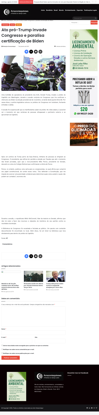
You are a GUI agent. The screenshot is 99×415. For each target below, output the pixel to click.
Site (36, 337)
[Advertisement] (33, 137)
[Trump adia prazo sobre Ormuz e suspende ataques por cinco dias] (56, 276)
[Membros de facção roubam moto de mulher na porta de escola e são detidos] (11, 276)
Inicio (43, 10)
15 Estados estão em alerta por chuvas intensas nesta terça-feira (33, 285)
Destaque (10, 20)
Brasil (56, 10)
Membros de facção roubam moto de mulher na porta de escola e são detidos (10, 286)
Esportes (80, 10)
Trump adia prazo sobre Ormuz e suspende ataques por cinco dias (54, 285)
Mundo (61, 10)
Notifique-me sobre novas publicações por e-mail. (18, 353)
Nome (3, 329)
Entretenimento (70, 10)
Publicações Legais (90, 10)
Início (4, 20)
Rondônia (49, 10)
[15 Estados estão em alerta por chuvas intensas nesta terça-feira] (33, 276)
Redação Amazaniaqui (9, 46)
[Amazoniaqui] (15, 12)
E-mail (3, 337)
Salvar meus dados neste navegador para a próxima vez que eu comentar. (26, 345)
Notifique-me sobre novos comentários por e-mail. (18, 349)
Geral (12, 24)
